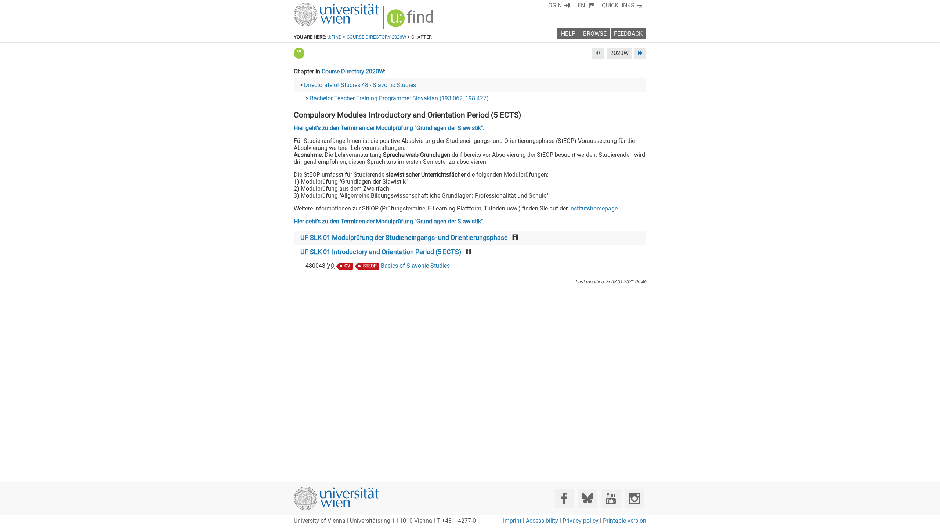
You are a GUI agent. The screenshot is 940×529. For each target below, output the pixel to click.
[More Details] (299, 53)
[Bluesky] (587, 498)
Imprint (512, 520)
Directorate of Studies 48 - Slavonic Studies (360, 85)
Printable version (624, 520)
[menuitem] (586, 5)
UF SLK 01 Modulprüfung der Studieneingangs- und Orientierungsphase (404, 237)
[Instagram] (634, 498)
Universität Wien (319, 6)
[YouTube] (610, 498)
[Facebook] (564, 498)
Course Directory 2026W (376, 37)
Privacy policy (581, 520)
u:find (334, 37)
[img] (411, 20)
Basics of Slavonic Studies (415, 265)
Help (568, 33)
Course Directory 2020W (353, 71)
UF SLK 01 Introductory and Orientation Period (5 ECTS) (380, 252)
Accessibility (542, 520)
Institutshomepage (593, 208)
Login (553, 5)
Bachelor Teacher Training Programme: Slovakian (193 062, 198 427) (399, 98)
